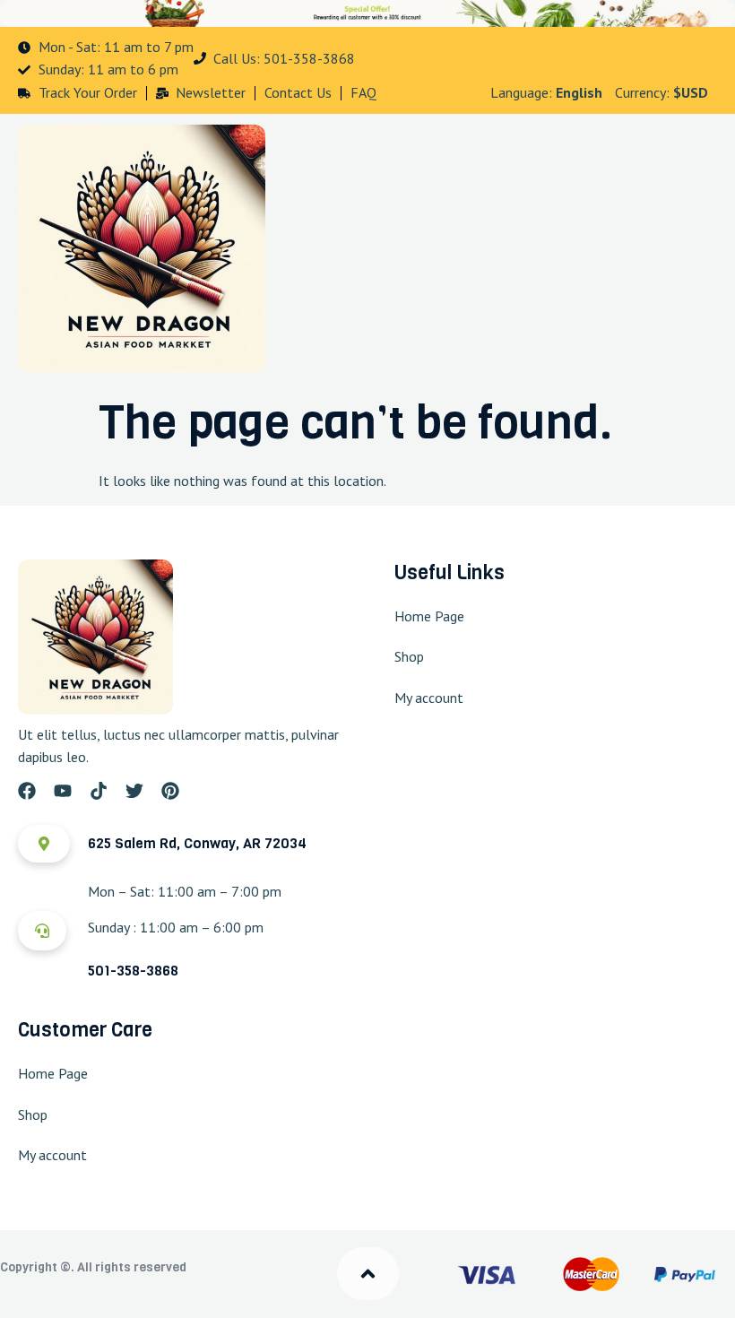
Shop (409, 656)
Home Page (429, 616)
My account (428, 698)
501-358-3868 (133, 970)
